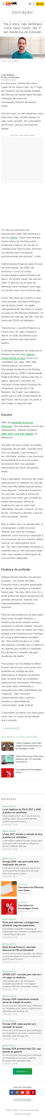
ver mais (20, 1072)
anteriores (6, 426)
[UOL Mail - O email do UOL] (29, 3)
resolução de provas (22, 422)
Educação (22, 12)
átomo (13, 237)
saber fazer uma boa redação (17, 433)
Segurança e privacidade (22, 1114)
